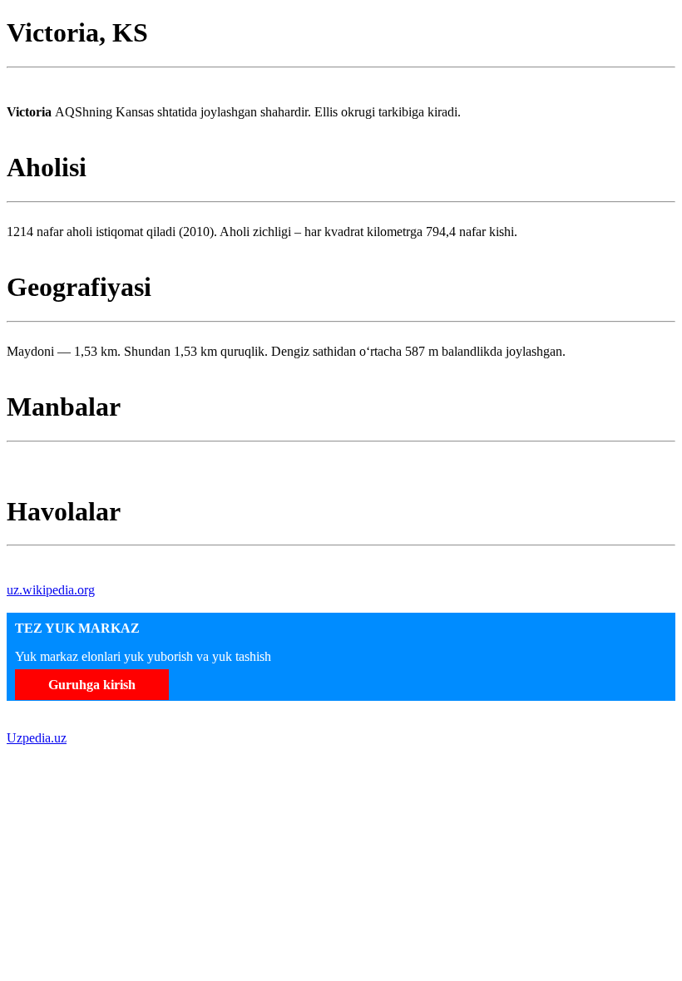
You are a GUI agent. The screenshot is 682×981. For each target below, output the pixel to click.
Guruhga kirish (92, 685)
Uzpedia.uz (37, 738)
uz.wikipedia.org (51, 590)
